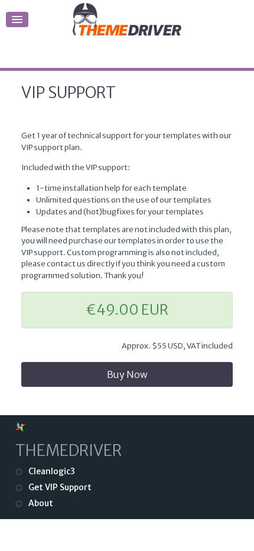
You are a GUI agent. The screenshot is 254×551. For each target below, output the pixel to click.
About (40, 503)
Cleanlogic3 (51, 471)
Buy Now (127, 374)
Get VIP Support (60, 487)
